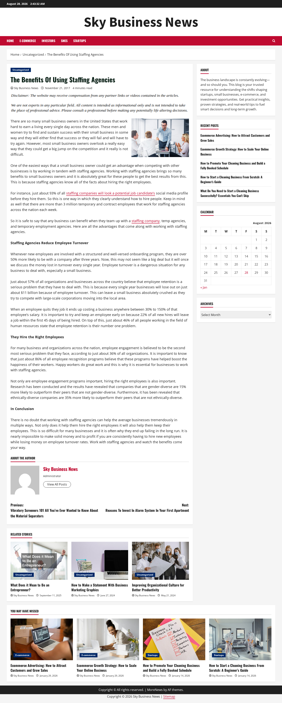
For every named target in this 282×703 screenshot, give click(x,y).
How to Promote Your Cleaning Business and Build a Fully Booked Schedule (171, 668)
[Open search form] (273, 41)
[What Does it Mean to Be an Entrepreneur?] (39, 561)
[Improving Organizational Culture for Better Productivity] (160, 561)
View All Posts (57, 484)
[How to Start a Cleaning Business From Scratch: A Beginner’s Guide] (240, 639)
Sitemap (169, 696)
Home (10, 40)
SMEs (64, 40)
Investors (48, 40)
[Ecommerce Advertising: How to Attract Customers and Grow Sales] (42, 639)
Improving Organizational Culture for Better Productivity (158, 587)
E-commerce (28, 40)
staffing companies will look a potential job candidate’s (110, 193)
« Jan (203, 287)
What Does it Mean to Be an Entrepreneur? (30, 587)
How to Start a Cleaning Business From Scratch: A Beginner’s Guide (236, 668)
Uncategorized (20, 69)
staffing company (146, 220)
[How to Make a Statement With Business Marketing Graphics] (99, 561)
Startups (79, 40)
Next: (147, 507)
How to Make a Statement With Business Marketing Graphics (99, 587)
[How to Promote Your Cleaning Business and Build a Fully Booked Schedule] (174, 639)
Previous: (54, 510)
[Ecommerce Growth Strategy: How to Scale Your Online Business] (108, 639)
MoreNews (155, 690)
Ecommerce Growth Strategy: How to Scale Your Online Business (106, 668)
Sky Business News (141, 22)
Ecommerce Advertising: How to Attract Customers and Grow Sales (38, 668)
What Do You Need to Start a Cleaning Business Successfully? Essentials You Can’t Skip (229, 193)
